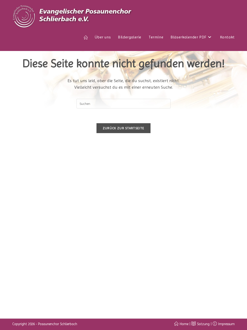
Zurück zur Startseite (123, 128)
